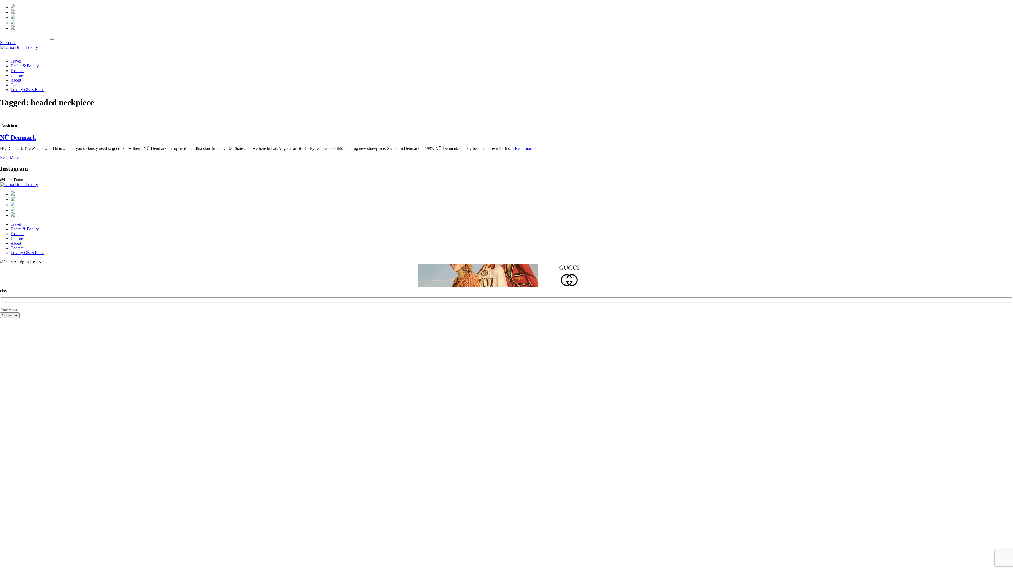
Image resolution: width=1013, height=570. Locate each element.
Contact (17, 85)
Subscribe (8, 42)
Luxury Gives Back (27, 89)
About (16, 80)
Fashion (17, 70)
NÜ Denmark (18, 137)
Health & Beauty (25, 66)
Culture (17, 75)
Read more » (525, 148)
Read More (9, 157)
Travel (16, 61)
